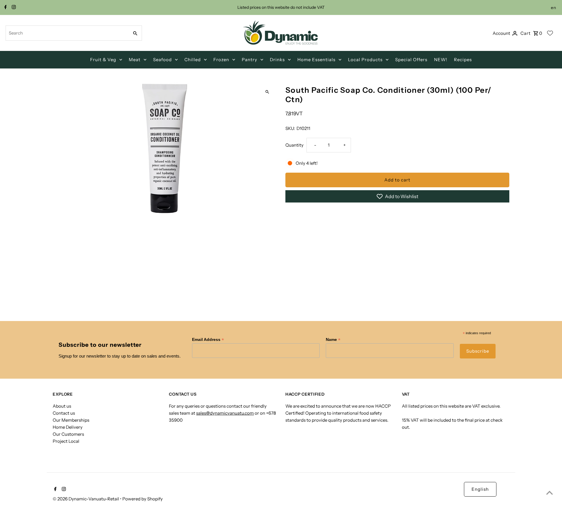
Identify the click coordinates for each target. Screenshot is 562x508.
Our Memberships (71, 420)
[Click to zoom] (267, 92)
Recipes (463, 59)
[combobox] (66, 33)
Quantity (294, 145)
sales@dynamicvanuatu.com (225, 413)
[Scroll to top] (549, 492)
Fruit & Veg (103, 59)
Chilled (192, 59)
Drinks (277, 59)
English (480, 489)
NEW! (440, 59)
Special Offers (411, 59)
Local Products (365, 59)
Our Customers (68, 434)
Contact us (64, 413)
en (553, 7)
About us (62, 406)
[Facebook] (5, 7)
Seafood (162, 59)
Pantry (249, 59)
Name (333, 339)
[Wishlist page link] (550, 33)
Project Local (66, 441)
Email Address (208, 339)
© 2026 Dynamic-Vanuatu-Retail (86, 499)
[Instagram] (13, 7)
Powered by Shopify (142, 499)
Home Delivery (68, 427)
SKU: (290, 128)
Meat (134, 59)
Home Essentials (316, 59)
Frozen (221, 59)
